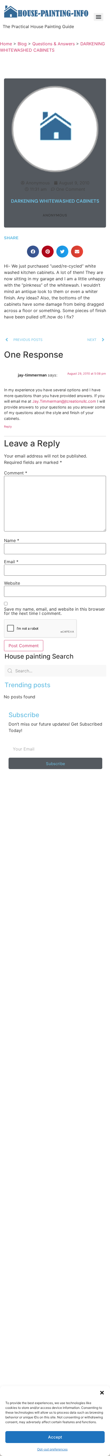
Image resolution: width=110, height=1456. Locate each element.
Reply (8, 426)
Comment (15, 473)
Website (12, 583)
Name (11, 540)
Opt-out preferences (52, 1449)
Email (11, 562)
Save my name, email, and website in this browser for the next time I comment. (54, 611)
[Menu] (98, 17)
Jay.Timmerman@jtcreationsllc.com (64, 401)
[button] (102, 1392)
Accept (55, 1437)
